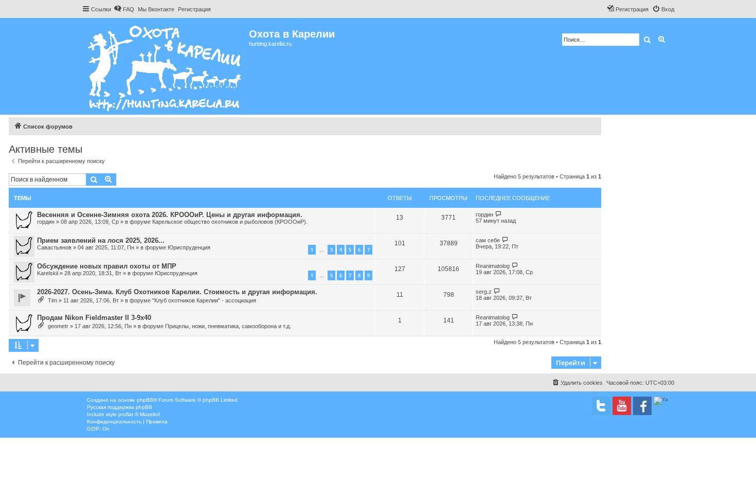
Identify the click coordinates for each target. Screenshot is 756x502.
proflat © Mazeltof (139, 414)
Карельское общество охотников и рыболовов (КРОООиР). (230, 222)
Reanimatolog (493, 266)
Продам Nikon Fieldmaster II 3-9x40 (94, 317)
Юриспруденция (189, 247)
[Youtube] (622, 406)
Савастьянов (54, 247)
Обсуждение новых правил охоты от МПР (106, 266)
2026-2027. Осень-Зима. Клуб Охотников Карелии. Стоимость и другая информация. (177, 292)
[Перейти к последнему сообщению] (498, 214)
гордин (46, 222)
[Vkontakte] (601, 406)
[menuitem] (124, 9)
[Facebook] (642, 406)
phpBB (145, 400)
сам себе (488, 240)
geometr (58, 326)
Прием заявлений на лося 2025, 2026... (101, 240)
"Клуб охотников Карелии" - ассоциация (204, 300)
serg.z (484, 292)
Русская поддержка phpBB (119, 407)
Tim (52, 300)
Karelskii (47, 273)
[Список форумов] (165, 66)
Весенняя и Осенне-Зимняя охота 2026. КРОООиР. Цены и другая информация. (169, 215)
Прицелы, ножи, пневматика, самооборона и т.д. (228, 326)
